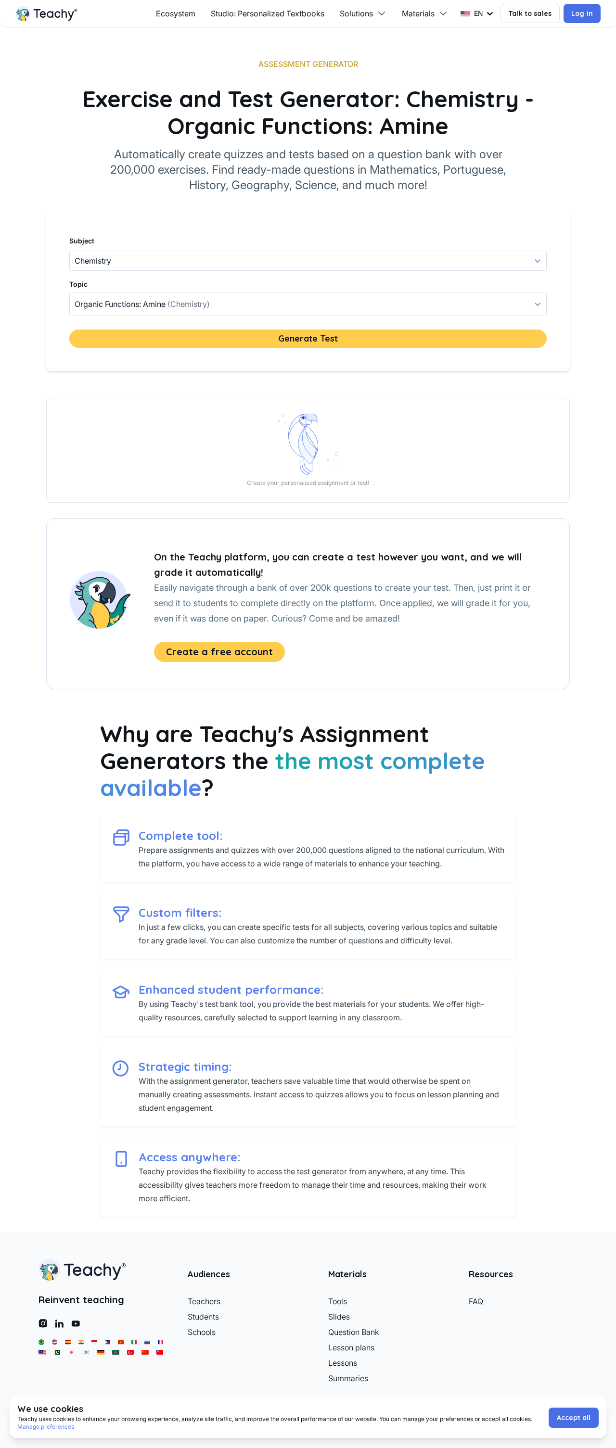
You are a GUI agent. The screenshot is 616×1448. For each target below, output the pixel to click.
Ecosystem (175, 13)
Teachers (204, 1301)
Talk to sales (530, 13)
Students (203, 1316)
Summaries (348, 1378)
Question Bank (353, 1332)
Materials (418, 13)
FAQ (476, 1301)
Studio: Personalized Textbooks (267, 13)
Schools (202, 1332)
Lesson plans (351, 1347)
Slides (339, 1316)
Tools (337, 1301)
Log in (582, 13)
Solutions (356, 13)
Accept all (573, 1417)
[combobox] (76, 304)
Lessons (342, 1363)
